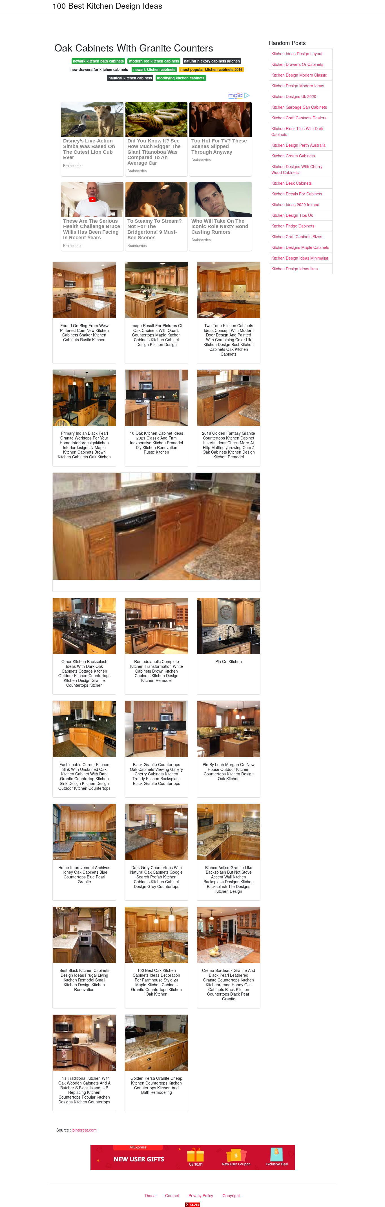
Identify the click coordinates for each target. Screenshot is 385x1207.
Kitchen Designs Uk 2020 (293, 96)
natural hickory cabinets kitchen (212, 61)
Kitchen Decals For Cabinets (296, 194)
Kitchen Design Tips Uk (292, 215)
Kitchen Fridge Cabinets (292, 226)
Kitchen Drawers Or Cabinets (297, 64)
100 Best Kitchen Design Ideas (107, 5)
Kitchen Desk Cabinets (291, 183)
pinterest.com (84, 1130)
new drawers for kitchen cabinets (99, 69)
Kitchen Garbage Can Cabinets (299, 107)
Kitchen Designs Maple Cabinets (300, 247)
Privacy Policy (201, 1195)
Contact (172, 1195)
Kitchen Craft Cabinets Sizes (296, 236)
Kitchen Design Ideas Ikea (294, 268)
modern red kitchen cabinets (154, 61)
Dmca (150, 1195)
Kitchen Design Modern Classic (299, 75)
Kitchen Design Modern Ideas (297, 85)
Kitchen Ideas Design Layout (296, 53)
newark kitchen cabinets (154, 69)
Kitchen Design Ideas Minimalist (299, 258)
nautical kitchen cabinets (130, 78)
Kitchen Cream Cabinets (293, 156)
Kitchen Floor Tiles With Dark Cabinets (297, 131)
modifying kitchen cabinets (180, 78)
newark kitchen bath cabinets (98, 61)
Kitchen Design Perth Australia (298, 145)
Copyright (231, 1195)
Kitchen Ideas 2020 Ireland (295, 204)
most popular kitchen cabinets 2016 (211, 69)
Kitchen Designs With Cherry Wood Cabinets (296, 169)
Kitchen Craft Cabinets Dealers (298, 118)
